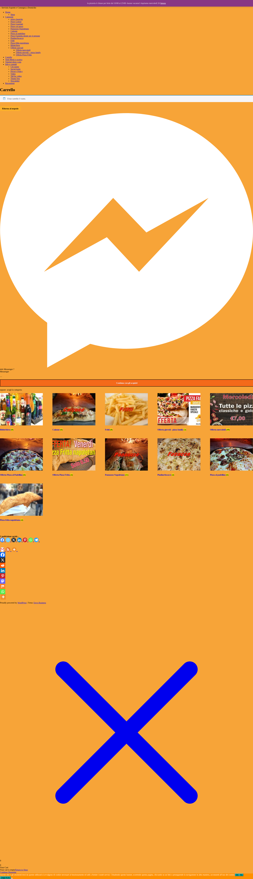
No (241, 875)
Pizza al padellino (18, 33)
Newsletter (15, 81)
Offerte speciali (17, 48)
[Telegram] (37, 540)
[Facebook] (3, 540)
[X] (14, 540)
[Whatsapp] (31, 540)
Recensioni (9, 83)
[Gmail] (3, 549)
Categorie (9, 17)
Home (7, 12)
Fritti (12, 41)
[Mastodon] (2, 581)
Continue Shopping (8, 872)
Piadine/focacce (17, 38)
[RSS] (8, 549)
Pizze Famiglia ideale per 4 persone (25, 36)
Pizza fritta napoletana (20, 43)
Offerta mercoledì (23, 50)
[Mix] (2, 586)
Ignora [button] (163, 3)
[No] (12, 878)
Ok (237, 875)
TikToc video (16, 76)
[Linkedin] (20, 540)
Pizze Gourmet (17, 24)
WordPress (22, 603)
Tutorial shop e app (13, 62)
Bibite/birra (15, 45)
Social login (15, 69)
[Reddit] (2, 565)
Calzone (14, 31)
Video (13, 74)
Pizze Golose (16, 22)
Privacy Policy (17, 71)
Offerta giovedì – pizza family (28, 52)
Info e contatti (11, 64)
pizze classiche (17, 19)
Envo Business (40, 603)
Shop (13, 14)
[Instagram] (8, 540)
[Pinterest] (25, 540)
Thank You (15, 78)
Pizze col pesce (17, 26)
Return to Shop (21, 870)
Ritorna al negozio (10, 108)
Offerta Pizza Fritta (24, 55)
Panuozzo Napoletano (20, 29)
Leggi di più (5, 878)
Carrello (8, 57)
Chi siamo (15, 67)
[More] (14, 549)
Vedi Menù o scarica (13, 59)
